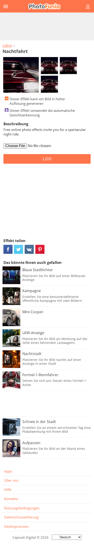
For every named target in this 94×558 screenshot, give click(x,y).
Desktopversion (16, 526)
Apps (8, 471)
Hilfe (7, 489)
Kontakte (11, 498)
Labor (8, 45)
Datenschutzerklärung (21, 517)
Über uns (11, 480)
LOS (47, 158)
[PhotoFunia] (46, 6)
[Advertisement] (47, 26)
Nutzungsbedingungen (21, 508)
